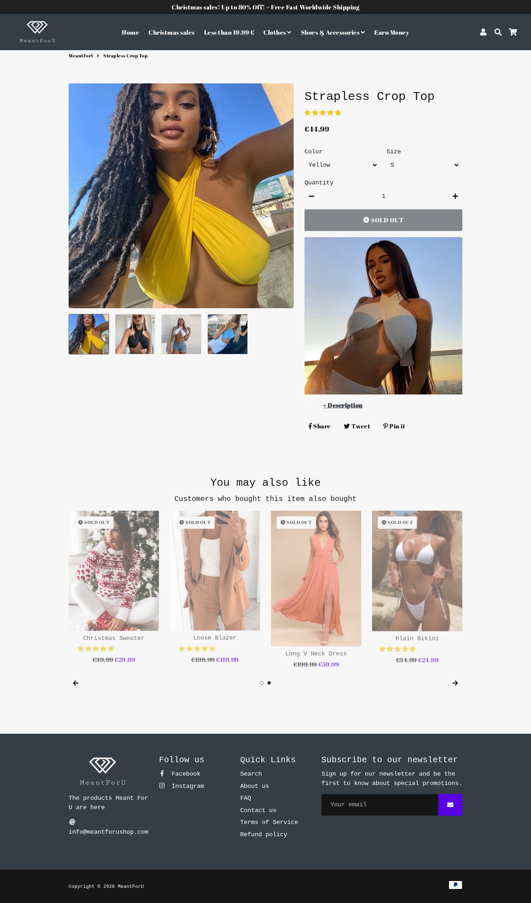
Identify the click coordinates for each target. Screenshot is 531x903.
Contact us (258, 810)
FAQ (245, 798)
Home (130, 32)
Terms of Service (269, 822)
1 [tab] (262, 683)
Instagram (186, 786)
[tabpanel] (114, 588)
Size (394, 151)
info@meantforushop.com (108, 832)
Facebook (184, 774)
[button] (325, 113)
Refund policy (263, 834)
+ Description (343, 405)
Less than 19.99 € (229, 32)
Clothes (275, 32)
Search (251, 774)
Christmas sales (171, 32)
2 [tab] (269, 683)
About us (254, 786)
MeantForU (82, 55)
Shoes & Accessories (331, 32)
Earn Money (391, 32)
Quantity (319, 182)
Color (314, 151)
